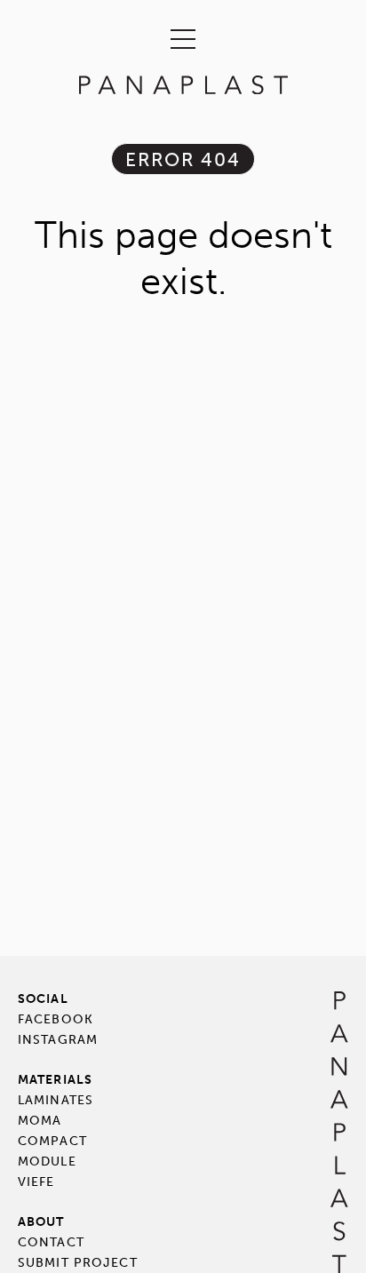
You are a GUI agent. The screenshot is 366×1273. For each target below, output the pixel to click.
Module (47, 1161)
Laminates (55, 1100)
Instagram (58, 1039)
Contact (51, 1242)
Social (43, 998)
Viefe (36, 1181)
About (41, 1221)
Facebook (55, 1019)
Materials (55, 1079)
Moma (39, 1120)
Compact (52, 1141)
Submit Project (78, 1262)
